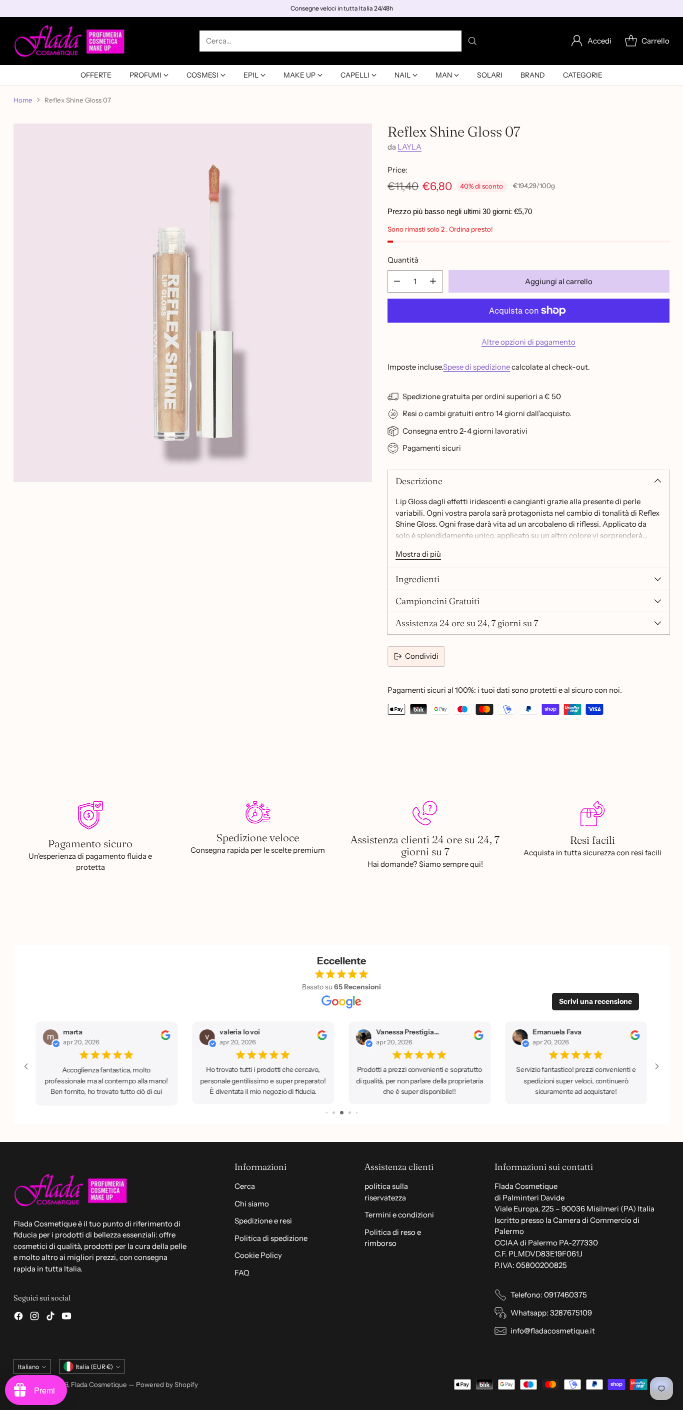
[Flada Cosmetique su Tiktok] (50, 1317)
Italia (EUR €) (94, 1366)
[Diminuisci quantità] (397, 281)
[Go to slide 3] (333, 1112)
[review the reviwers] (165, 1037)
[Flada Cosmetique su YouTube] (66, 1317)
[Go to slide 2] (327, 1112)
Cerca (244, 1186)
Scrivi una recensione (595, 1001)
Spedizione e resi (263, 1220)
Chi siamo (251, 1203)
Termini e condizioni (399, 1214)
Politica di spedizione (271, 1238)
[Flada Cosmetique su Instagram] (34, 1317)
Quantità (403, 260)
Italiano (28, 1366)
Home (23, 100)
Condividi (421, 656)
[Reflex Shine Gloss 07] (193, 303)
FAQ (242, 1272)
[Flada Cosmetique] (70, 41)
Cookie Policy (258, 1255)
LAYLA (410, 147)
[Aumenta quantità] (433, 281)
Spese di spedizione (476, 367)
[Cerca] (473, 41)
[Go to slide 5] (349, 1112)
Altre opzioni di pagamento (529, 342)
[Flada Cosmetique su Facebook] (18, 1317)
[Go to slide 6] (357, 1112)
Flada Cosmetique (99, 1384)
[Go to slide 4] (342, 1112)
